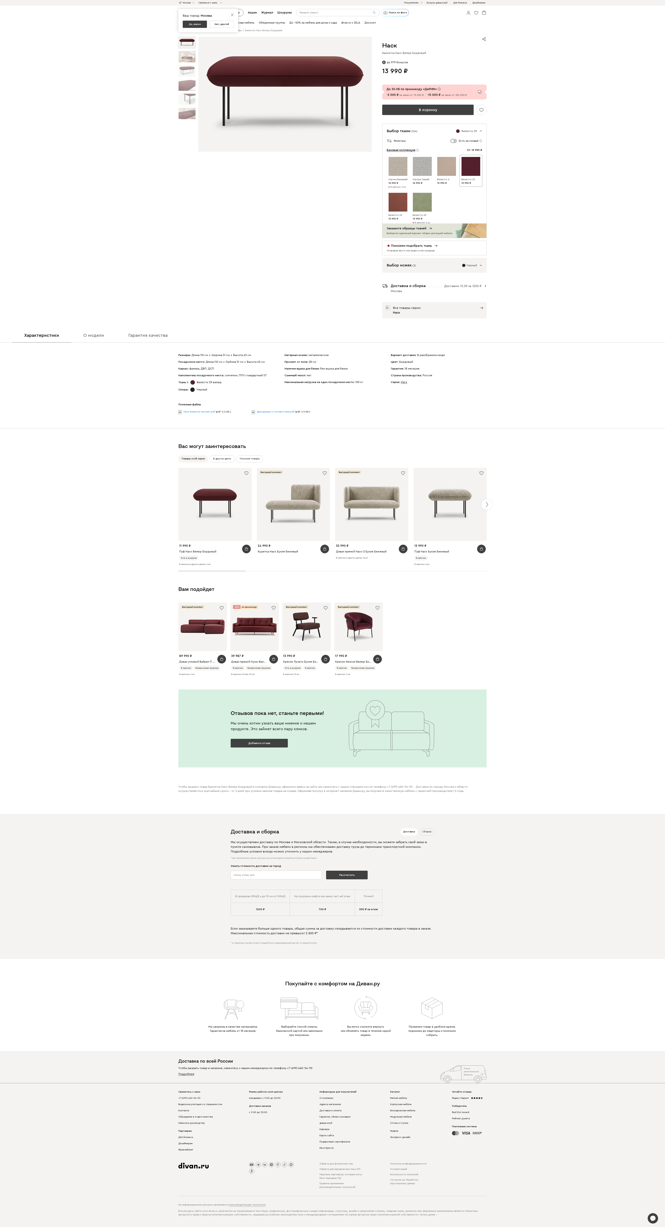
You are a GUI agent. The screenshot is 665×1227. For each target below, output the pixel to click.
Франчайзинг (185, 1150)
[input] (338, 13)
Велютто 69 (419, 215)
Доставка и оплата (331, 1110)
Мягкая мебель (398, 1098)
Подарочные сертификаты (335, 1142)
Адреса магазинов (330, 1104)
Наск (404, 382)
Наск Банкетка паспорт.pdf (199, 412)
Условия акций (398, 1169)
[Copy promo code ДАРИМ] (479, 92)
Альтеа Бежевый (397, 179)
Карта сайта (327, 1135)
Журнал (267, 12)
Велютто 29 (468, 179)
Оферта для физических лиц (336, 1164)
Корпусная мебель (401, 1104)
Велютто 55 (395, 215)
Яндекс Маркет (460, 1098)
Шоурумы (284, 12)
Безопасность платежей (404, 1174)
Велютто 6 (443, 179)
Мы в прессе (327, 1148)
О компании (326, 1098)
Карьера (324, 1129)
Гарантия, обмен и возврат (335, 1117)
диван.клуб (326, 1123)
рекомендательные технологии (248, 1205)
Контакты (183, 1110)
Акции (252, 12)
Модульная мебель (401, 1117)
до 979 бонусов (397, 62)
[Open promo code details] (439, 89)
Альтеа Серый (421, 179)
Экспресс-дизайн (400, 1137)
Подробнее (186, 1074)
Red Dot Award (460, 1112)
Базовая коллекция (401, 150)
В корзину (428, 110)
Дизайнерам (185, 1143)
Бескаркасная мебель (402, 1110)
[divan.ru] (193, 1165)
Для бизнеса (185, 1137)
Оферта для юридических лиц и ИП (340, 1169)
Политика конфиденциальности (408, 1164)
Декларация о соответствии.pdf (275, 412)
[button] (468, 12)
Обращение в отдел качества (195, 1117)
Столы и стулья (399, 1123)
